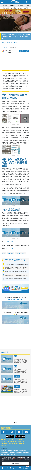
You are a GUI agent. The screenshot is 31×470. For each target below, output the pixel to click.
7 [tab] (12, 11)
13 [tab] (13, 13)
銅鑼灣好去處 (5, 442)
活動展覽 (3, 440)
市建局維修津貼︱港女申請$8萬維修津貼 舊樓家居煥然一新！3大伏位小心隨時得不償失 (20, 361)
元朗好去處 (13, 442)
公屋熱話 (13, 8)
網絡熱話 (10, 253)
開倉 (12, 440)
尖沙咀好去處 (18, 440)
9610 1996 (9, 248)
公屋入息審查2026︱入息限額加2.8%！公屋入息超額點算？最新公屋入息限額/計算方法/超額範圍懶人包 (21, 372)
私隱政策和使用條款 (18, 459)
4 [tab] (16, 10)
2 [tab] (13, 10)
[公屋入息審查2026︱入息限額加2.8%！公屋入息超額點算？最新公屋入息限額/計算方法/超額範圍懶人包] (7, 372)
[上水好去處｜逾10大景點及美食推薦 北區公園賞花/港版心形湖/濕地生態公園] (7, 382)
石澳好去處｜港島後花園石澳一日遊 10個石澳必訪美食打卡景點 (20, 391)
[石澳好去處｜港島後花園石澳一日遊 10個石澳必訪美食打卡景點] (7, 392)
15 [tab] (16, 13)
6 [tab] (20, 10)
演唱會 (5, 5)
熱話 (15, 43)
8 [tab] (13, 11)
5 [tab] (18, 10)
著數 (4, 253)
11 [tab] (18, 11)
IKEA (12, 242)
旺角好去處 (4, 444)
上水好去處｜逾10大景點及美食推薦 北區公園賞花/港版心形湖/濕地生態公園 (21, 381)
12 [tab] (20, 11)
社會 (15, 356)
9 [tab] (15, 11)
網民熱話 (3, 451)
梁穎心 (6, 47)
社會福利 (3, 446)
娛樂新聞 (19, 8)
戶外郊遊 (16, 376)
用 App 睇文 (25, 51)
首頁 (3, 43)
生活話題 (9, 43)
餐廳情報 (15, 444)
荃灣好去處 (21, 442)
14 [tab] (15, 13)
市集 (8, 440)
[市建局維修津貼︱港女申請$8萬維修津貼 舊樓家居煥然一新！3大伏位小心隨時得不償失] (7, 362)
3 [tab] (15, 10)
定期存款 (26, 8)
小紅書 (7, 242)
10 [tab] (16, 11)
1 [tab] (12, 10)
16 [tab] (18, 13)
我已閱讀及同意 (15, 463)
